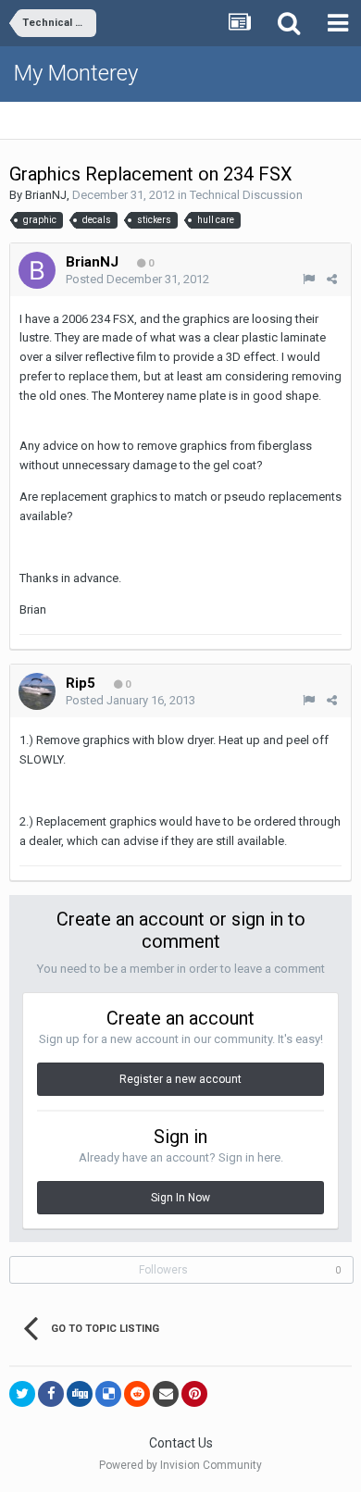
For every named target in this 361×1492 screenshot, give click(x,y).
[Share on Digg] (80, 1394)
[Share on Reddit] (137, 1394)
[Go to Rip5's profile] (37, 691)
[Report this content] (309, 279)
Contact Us (181, 1443)
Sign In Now (180, 1197)
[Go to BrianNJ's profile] (37, 270)
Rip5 (80, 683)
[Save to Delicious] (108, 1394)
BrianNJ (46, 195)
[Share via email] (166, 1394)
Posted (137, 279)
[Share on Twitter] (22, 1394)
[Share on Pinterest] (194, 1394)
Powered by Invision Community (180, 1465)
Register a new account (180, 1079)
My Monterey (76, 73)
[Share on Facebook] (51, 1394)
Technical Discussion (246, 195)
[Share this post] (332, 279)
